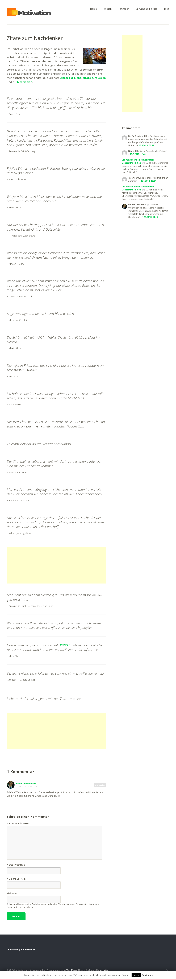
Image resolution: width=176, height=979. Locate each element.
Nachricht (18, 823)
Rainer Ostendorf (26, 783)
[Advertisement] (56, 565)
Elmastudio (102, 970)
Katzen (65, 645)
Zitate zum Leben (94, 78)
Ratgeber (124, 9)
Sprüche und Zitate (146, 9)
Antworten (100, 785)
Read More (147, 975)
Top (166, 970)
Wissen (108, 9)
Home (93, 9)
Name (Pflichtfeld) (16, 864)
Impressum (12, 949)
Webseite (12, 893)
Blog (166, 9)
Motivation (24, 82)
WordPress (71, 970)
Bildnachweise (28, 949)
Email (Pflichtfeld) (16, 879)
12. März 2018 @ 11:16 (26, 786)
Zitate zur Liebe (70, 78)
